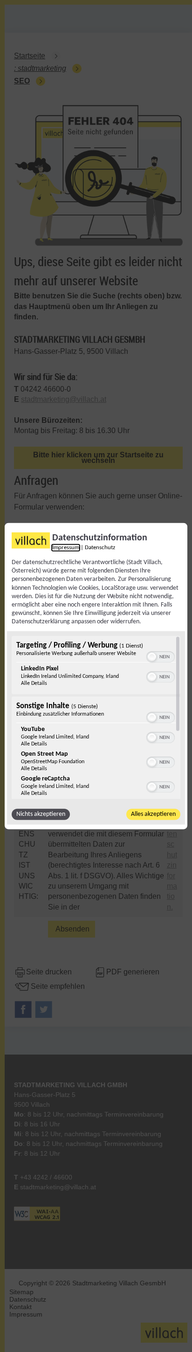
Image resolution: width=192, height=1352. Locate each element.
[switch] (160, 655)
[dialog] (96, 676)
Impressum (65, 548)
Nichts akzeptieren (40, 813)
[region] (96, 717)
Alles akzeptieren (153, 813)
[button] (152, 656)
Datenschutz (100, 548)
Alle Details (34, 683)
